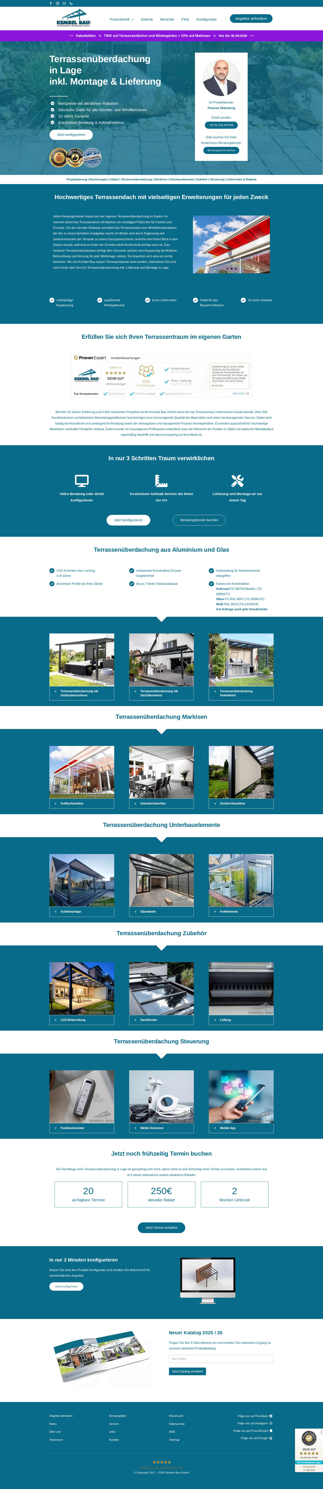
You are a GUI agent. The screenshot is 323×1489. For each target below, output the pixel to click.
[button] (82, 693)
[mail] (64, 3)
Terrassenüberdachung (136, 179)
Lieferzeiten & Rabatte (241, 179)
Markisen (161, 179)
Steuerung (217, 179)
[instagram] (57, 3)
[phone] (71, 3)
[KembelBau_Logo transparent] (73, 10)
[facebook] (50, 3)
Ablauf (114, 179)
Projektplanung (77, 179)
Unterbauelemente (181, 179)
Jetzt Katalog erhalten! (187, 1371)
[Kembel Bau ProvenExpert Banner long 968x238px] (161, 355)
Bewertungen (99, 179)
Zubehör (202, 179)
